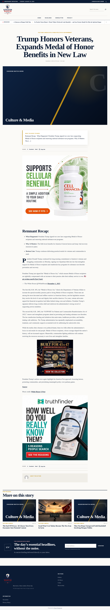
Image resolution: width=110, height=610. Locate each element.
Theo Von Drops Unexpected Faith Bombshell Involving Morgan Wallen (90, 527)
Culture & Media (43, 32)
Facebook (31, 149)
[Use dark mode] (106, 1)
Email (36, 149)
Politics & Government (64, 32)
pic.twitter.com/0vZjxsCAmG (32, 279)
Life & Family (53, 32)
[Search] (105, 9)
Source (24, 387)
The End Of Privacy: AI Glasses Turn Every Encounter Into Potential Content (18, 527)
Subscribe (101, 545)
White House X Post (38, 392)
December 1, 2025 (54, 283)
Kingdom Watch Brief (98, 1)
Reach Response (58, 608)
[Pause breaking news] (105, 22)
